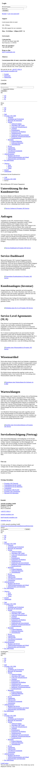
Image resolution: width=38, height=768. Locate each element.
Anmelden (5, 10)
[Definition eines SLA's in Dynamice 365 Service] (18, 308)
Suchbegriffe (4, 529)
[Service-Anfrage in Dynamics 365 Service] (16, 208)
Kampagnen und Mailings (18, 620)
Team (9, 165)
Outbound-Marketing (17, 631)
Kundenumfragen (16, 626)
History (10, 166)
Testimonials (7, 171)
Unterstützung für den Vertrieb (12, 485)
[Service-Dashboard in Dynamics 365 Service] (17, 248)
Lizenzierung (11, 640)
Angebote (14, 616)
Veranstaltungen (15, 632)
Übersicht (10, 605)
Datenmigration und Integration (16, 647)
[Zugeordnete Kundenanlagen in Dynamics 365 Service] (19, 278)
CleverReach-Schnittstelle (15, 639)
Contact (6, 763)
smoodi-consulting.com (7, 514)
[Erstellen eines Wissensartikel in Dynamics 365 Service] (19, 349)
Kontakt (6, 74)
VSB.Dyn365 (12, 637)
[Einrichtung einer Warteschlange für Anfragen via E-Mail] (19, 384)
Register (4, 13)
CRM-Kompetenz (9, 642)
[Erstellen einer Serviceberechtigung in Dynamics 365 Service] (19, 426)
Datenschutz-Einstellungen (8, 526)
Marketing (11, 628)
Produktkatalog (15, 618)
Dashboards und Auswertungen (20, 623)
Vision (9, 168)
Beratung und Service (14, 643)
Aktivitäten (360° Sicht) (18, 613)
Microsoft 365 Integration (11, 493)
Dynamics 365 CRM (10, 604)
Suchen (3, 653)
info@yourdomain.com (8, 52)
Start (5, 602)
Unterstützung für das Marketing (13, 486)
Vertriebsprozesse (16, 621)
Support (6, 170)
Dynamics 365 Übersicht (11, 483)
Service (10, 634)
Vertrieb (10, 610)
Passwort (4, 8)
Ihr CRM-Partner (9, 648)
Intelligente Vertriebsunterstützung (20, 624)
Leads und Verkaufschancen (19, 615)
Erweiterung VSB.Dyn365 (11, 490)
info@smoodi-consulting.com (9, 71)
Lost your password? (13, 13)
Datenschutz (7, 77)
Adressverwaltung (16, 612)
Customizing (7, 488)
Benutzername (6, 7)
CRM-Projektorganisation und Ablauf (18, 645)
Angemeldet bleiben (8, 89)
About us (6, 163)
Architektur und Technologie (16, 607)
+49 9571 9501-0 (17, 69)
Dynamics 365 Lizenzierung (12, 491)
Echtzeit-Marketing (16, 629)
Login (2, 763)
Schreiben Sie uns (6, 520)
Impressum (7, 75)
